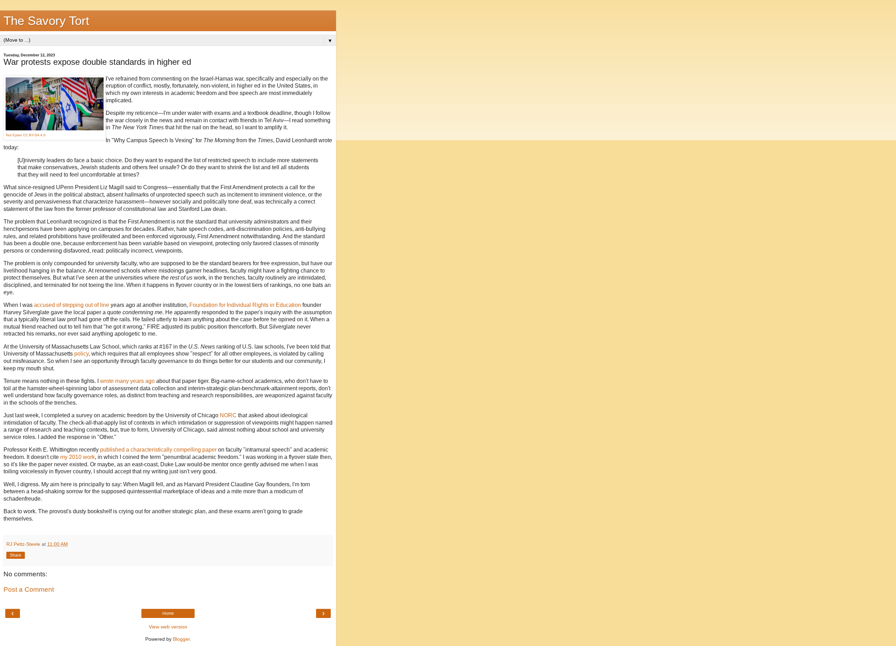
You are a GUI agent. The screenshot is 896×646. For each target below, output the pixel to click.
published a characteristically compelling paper (158, 450)
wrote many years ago (127, 381)
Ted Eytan (14, 135)
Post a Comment (29, 589)
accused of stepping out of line (71, 305)
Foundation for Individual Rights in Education (245, 305)
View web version (168, 627)
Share (15, 555)
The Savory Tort (46, 20)
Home (168, 613)
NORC (228, 415)
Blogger (181, 639)
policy (81, 354)
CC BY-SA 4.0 (34, 135)
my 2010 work (77, 457)
